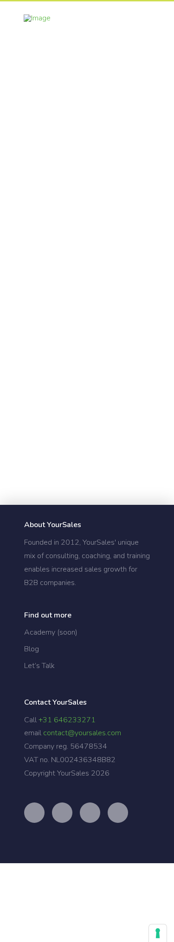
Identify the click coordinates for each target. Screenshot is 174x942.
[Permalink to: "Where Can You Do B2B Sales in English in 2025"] (87, 62)
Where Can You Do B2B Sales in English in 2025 (85, 140)
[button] (149, 22)
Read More (45, 288)
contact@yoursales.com (82, 733)
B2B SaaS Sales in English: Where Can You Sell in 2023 (83, 382)
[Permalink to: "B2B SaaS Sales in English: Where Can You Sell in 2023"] (87, 334)
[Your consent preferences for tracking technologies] (158, 933)
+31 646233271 (67, 720)
